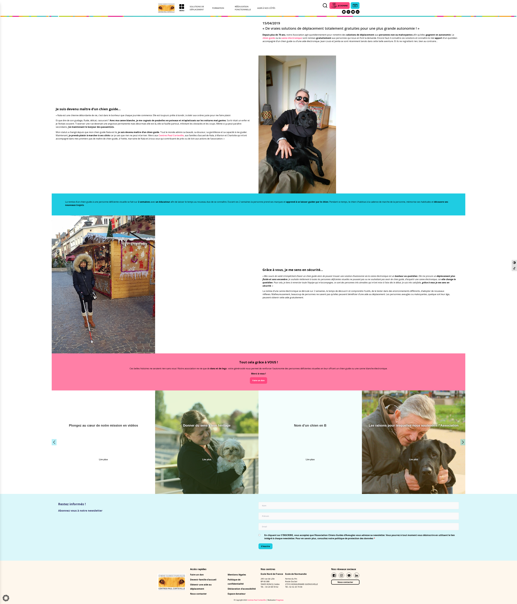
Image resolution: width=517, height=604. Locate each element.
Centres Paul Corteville (171, 135)
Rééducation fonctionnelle (243, 8)
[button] (54, 442)
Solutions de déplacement (197, 8)
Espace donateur (237, 593)
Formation (218, 8)
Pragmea (279, 600)
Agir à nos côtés (266, 8)
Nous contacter (198, 593)
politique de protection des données (354, 538)
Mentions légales (237, 574)
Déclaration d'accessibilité (242, 588)
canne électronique (291, 38)
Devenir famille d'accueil (203, 579)
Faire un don (197, 574)
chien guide (269, 38)
